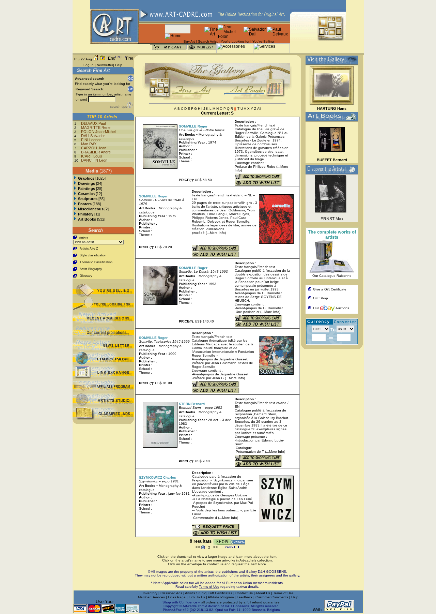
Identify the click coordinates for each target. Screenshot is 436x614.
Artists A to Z (89, 248)
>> (215, 547)
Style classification (93, 255)
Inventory (150, 593)
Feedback (244, 597)
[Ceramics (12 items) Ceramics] (75, 194)
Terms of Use (283, 593)
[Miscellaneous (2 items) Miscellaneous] (75, 209)
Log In (88, 65)
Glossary (86, 276)
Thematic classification (96, 262)
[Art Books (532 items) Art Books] (75, 219)
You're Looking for (235, 41)
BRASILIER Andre (96, 152)
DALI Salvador (93, 136)
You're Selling (263, 41)
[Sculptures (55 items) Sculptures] (75, 199)
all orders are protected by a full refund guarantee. (241, 602)
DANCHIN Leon (94, 160)
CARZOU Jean (93, 148)
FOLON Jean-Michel (98, 132)
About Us (263, 593)
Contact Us (244, 593)
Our (316, 308)
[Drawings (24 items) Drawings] (75, 183)
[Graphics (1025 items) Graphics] (75, 178)
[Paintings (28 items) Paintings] (75, 188)
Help (118, 65)
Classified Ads (171, 593)
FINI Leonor (91, 140)
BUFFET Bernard (332, 160)
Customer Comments (271, 597)
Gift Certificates (220, 593)
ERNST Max (332, 218)
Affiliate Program (221, 597)
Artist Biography (91, 269)
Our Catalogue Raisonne (332, 276)
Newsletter (105, 65)
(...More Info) (216, 233)
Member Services (151, 597)
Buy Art (189, 41)
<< (197, 547)
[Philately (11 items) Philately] (75, 214)
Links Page (177, 597)
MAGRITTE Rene (95, 127)
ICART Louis (91, 156)
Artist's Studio (195, 593)
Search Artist (208, 41)
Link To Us (197, 597)
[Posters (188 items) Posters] (75, 204)
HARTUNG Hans (331, 108)
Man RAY (88, 144)
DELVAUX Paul (93, 123)
